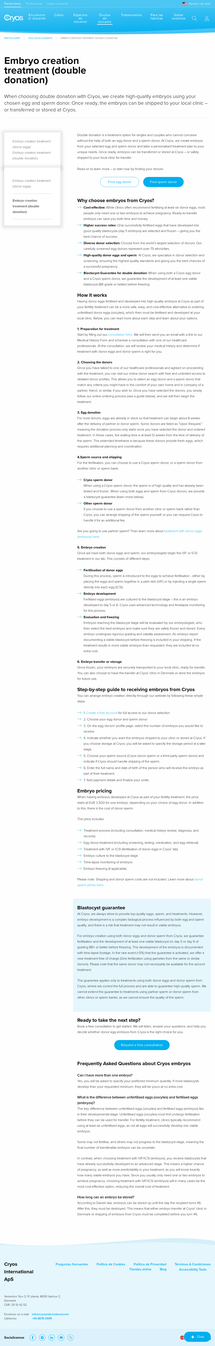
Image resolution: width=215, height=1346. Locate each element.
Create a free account (101, 713)
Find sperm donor (163, 182)
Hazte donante (57, 3)
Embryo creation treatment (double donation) (26, 206)
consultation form (120, 335)
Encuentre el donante (37, 16)
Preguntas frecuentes (72, 1264)
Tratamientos (131, 15)
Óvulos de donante (104, 18)
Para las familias (157, 16)
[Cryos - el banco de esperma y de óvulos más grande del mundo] (13, 18)
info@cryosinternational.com (50, 1314)
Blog (163, 1269)
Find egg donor (119, 182)
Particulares (12, 3)
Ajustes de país (200, 3)
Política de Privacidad (150, 1264)
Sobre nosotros (179, 16)
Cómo (59, 15)
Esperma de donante (80, 18)
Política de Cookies (111, 1264)
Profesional (34, 3)
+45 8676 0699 (42, 1318)
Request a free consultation (142, 1045)
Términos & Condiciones (193, 1264)
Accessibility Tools (193, 1269)
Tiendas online (140, 1269)
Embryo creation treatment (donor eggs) (32, 183)
